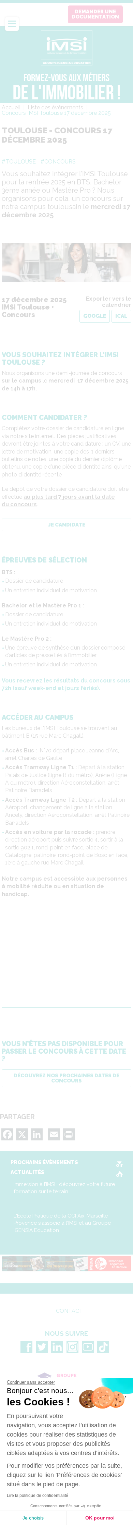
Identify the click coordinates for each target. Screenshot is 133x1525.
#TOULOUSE (19, 161)
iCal (121, 316)
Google (94, 316)
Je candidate (66, 525)
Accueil (11, 107)
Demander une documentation (95, 14)
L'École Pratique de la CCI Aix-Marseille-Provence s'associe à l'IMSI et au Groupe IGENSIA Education (62, 1223)
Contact (69, 1311)
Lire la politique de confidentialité (37, 1495)
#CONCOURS (58, 161)
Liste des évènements (55, 107)
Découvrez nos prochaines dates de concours (66, 1078)
